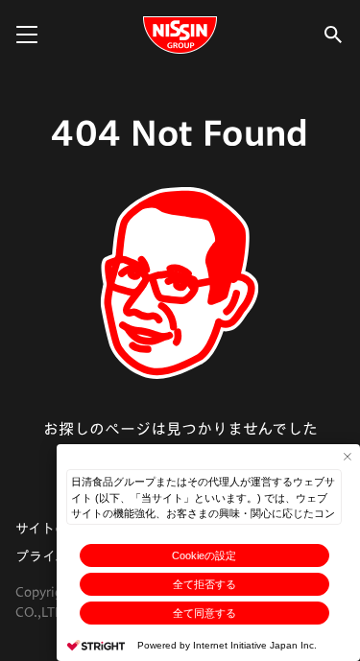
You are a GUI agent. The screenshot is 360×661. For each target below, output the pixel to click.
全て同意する (204, 613)
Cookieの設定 (204, 555)
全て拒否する (204, 584)
